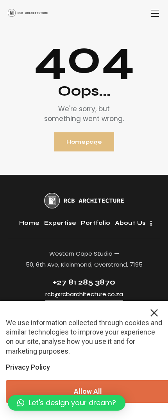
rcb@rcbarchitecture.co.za (84, 294)
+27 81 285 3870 (84, 282)
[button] (66, 403)
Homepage (84, 142)
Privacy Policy (28, 367)
